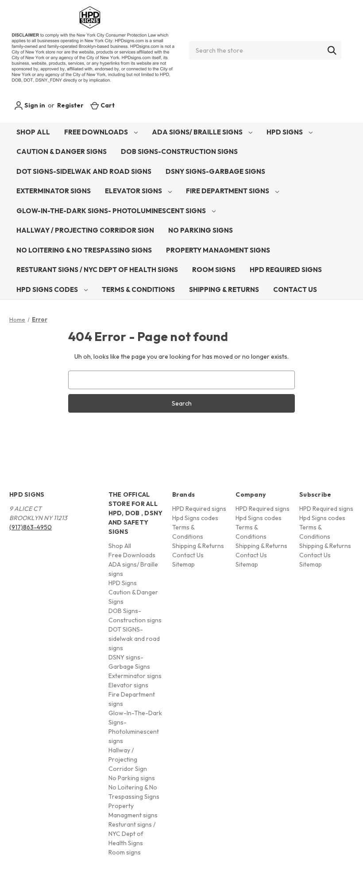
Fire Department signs (228, 191)
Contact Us (295, 289)
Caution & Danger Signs (61, 151)
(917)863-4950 (30, 527)
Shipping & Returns (224, 289)
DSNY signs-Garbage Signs (215, 171)
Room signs (214, 269)
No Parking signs (200, 230)
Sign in (34, 105)
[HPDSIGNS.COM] (93, 50)
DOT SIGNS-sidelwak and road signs (83, 171)
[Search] (332, 50)
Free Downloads (96, 132)
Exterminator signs (53, 191)
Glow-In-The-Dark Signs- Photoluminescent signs (111, 211)
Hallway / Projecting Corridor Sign (85, 230)
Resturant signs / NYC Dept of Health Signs (97, 269)
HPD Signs (285, 132)
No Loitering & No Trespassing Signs (84, 250)
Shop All (33, 132)
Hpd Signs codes (47, 289)
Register (70, 105)
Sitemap (183, 564)
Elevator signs (134, 191)
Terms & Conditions (138, 289)
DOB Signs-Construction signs (179, 151)
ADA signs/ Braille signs (198, 132)
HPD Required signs (286, 269)
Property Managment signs (218, 250)
